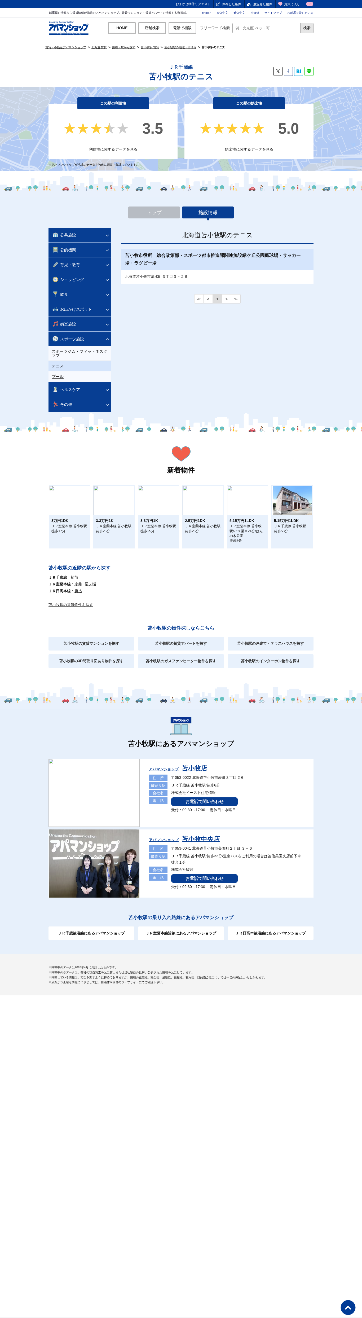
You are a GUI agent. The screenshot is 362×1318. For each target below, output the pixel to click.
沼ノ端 (90, 584)
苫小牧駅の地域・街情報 (180, 47)
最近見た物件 (262, 4)
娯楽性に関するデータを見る (249, 149)
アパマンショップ (178, 769)
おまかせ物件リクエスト (193, 4)
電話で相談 (182, 28)
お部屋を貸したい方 (300, 12)
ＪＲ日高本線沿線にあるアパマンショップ (270, 933)
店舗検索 (152, 28)
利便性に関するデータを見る (113, 149)
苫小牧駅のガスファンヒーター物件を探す (181, 661)
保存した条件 (231, 4)
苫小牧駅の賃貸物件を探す (70, 605)
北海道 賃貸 (99, 47)
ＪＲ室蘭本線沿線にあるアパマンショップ (181, 933)
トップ (154, 212)
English (206, 12)
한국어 (254, 12)
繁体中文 (239, 12)
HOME (121, 28)
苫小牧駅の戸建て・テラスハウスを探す (270, 643)
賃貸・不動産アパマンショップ (65, 47)
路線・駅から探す (123, 47)
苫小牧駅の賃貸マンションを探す (91, 643)
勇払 (78, 591)
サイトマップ (273, 12)
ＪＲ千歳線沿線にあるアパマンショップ (91, 933)
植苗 (74, 577)
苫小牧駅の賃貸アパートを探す (181, 643)
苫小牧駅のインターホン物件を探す (270, 661)
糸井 (78, 584)
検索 (307, 28)
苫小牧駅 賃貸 (150, 47)
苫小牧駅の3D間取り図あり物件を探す (91, 661)
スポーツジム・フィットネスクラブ (79, 353)
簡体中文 (222, 12)
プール (58, 376)
